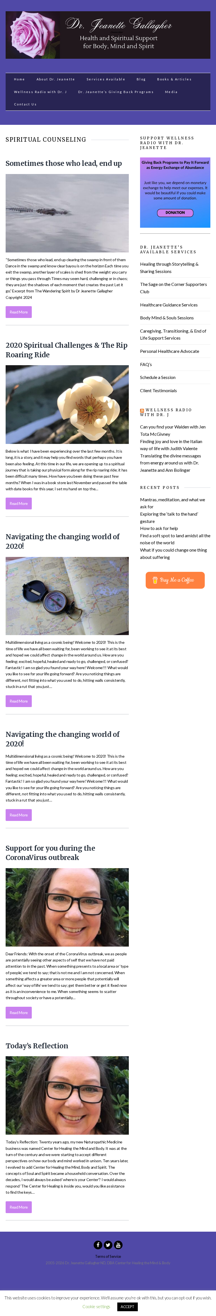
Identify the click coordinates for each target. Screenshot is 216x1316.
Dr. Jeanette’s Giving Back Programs (116, 92)
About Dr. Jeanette (56, 79)
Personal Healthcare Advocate (169, 351)
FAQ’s (146, 364)
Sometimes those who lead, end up (64, 163)
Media (171, 92)
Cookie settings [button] (96, 1306)
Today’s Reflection (37, 1046)
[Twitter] (108, 1244)
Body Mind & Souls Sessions (167, 317)
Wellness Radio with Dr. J (40, 92)
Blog (141, 79)
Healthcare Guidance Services (169, 304)
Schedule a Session (158, 377)
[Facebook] (98, 1244)
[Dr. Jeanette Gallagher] (108, 55)
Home (19, 79)
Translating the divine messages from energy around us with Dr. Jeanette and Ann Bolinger (170, 463)
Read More (19, 312)
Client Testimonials (158, 390)
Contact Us (25, 104)
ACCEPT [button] (127, 1306)
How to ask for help (159, 528)
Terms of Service (108, 1256)
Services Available (106, 79)
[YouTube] (118, 1244)
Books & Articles (174, 79)
